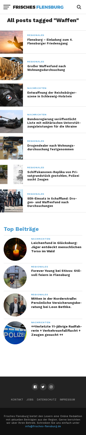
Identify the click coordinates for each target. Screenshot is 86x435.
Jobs (30, 399)
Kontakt (17, 399)
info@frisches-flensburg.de (43, 426)
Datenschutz (46, 399)
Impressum (67, 399)
